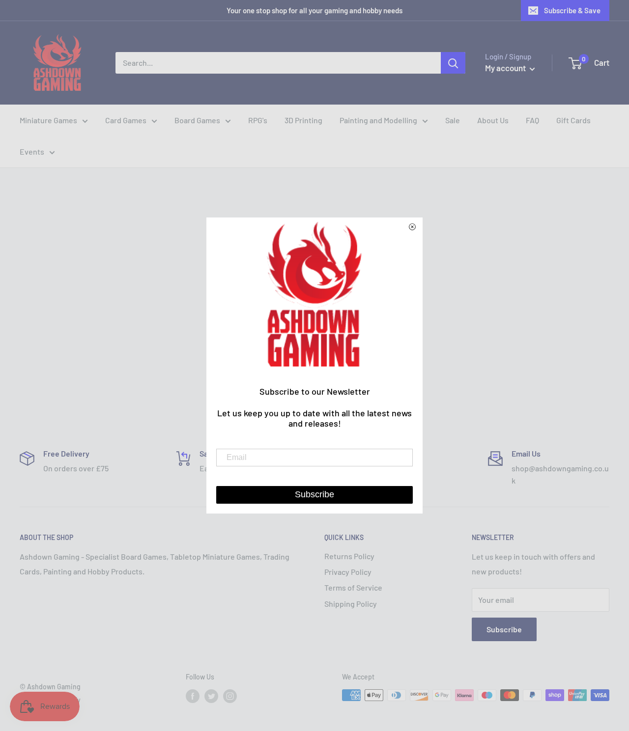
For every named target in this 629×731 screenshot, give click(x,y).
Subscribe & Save (572, 10)
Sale (452, 120)
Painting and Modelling (378, 120)
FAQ (532, 120)
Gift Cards (573, 120)
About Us (493, 120)
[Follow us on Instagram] (230, 696)
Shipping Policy (350, 603)
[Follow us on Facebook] (193, 696)
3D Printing (303, 120)
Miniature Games (48, 120)
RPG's (257, 120)
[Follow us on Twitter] (211, 696)
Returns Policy (349, 556)
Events (32, 151)
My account (506, 68)
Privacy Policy (348, 571)
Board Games (197, 120)
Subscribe (504, 629)
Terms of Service (353, 587)
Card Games (125, 120)
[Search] (453, 63)
